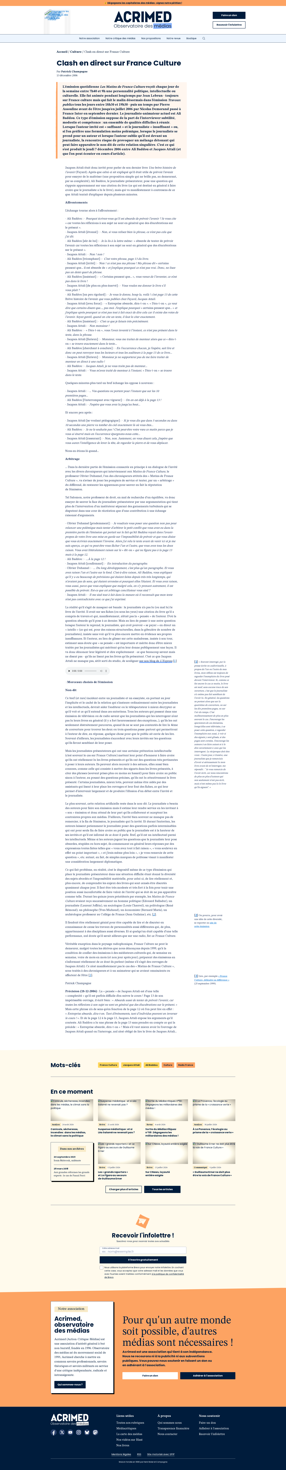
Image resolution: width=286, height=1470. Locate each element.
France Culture (108, 1065)
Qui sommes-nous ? (70, 1384)
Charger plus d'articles (123, 1189)
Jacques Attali (131, 1065)
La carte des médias (129, 1434)
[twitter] (62, 1432)
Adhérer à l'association (208, 1375)
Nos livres (122, 1445)
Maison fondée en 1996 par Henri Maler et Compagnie (143, 1462)
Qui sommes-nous (170, 1422)
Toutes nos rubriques (130, 1422)
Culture (76, 51)
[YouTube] (70, 1432)
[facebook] (54, 1432)
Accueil (62, 51)
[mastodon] (95, 1432)
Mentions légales (121, 1454)
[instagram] (79, 1432)
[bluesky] (87, 1432)
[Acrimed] (143, 20)
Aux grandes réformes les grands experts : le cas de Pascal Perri (71, 1174)
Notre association (89, 38)
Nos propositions (151, 38)
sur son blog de (155, 661)
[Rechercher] (203, 38)
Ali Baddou (152, 1065)
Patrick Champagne (74, 71)
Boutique (191, 38)
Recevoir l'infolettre (229, 25)
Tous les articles (162, 1189)
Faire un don (229, 15)
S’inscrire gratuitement (143, 1259)
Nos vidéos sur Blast (129, 1439)
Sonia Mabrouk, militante (67, 1160)
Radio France (185, 1065)
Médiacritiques (126, 1428)
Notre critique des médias (120, 38)
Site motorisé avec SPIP (161, 1454)
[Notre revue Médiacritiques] (61, 24)
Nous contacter (167, 1434)
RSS (139, 1454)
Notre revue (174, 38)
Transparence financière (173, 1428)
